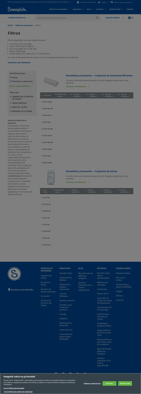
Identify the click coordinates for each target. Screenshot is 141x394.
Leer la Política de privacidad (14, 388)
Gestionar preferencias (92, 383)
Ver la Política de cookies (13, 392)
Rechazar (109, 383)
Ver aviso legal (27, 392)
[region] (70, 383)
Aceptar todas (125, 383)
